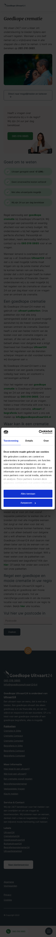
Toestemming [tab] (11, 440)
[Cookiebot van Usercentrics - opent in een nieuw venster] (39, 432)
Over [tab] (46, 440)
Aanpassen (26, 503)
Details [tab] (29, 440)
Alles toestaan (28, 493)
